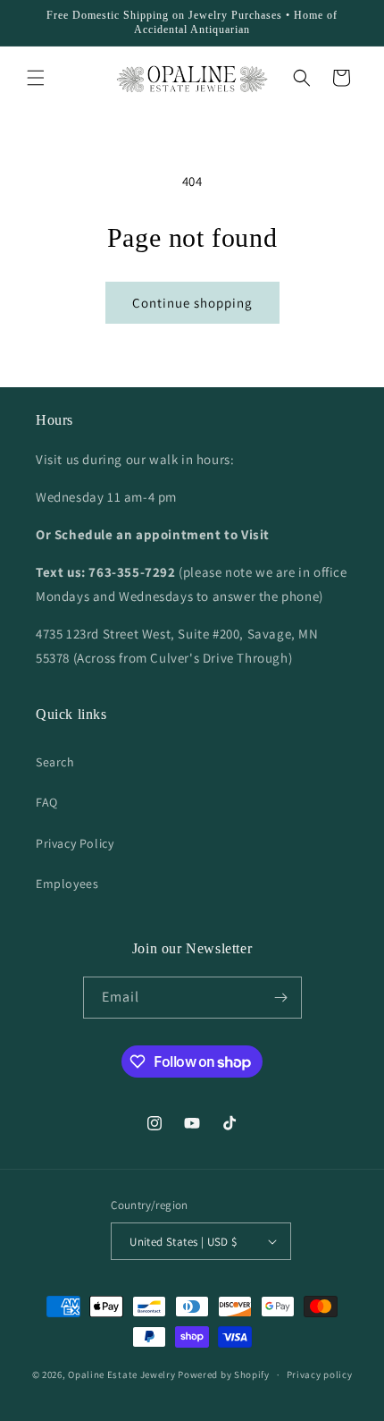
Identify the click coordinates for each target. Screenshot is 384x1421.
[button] (35, 77)
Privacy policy (320, 1374)
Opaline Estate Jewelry (123, 1374)
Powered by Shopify (224, 1374)
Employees (67, 883)
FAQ (47, 802)
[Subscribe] (281, 998)
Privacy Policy (74, 843)
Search (55, 762)
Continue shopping (192, 302)
